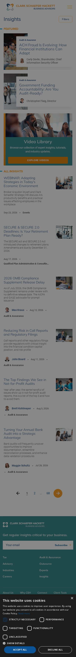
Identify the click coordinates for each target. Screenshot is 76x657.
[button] (38, 643)
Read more (24, 613)
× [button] (71, 598)
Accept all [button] (20, 649)
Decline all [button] (55, 649)
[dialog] (38, 625)
